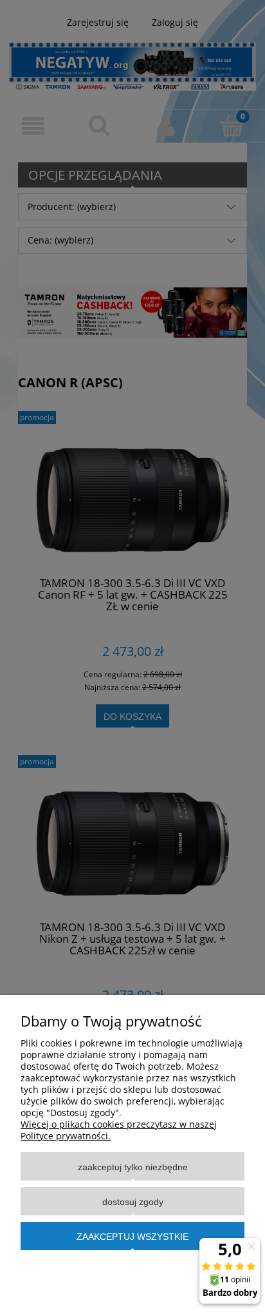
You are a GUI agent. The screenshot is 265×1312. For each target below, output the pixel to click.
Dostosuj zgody (132, 1202)
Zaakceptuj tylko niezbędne (133, 1167)
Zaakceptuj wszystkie (132, 1236)
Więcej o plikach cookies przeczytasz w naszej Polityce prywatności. (119, 1130)
